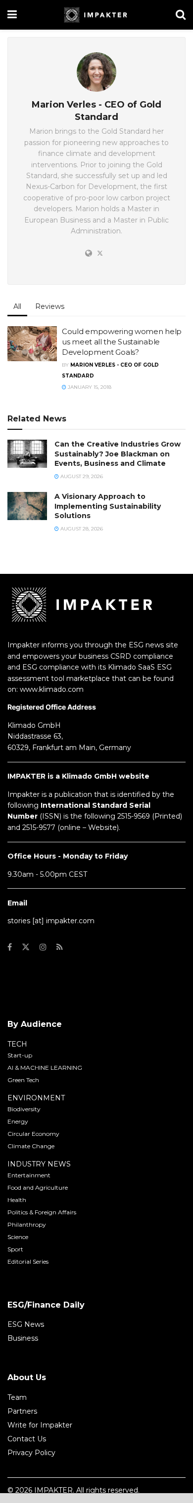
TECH (17, 1044)
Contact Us (26, 1438)
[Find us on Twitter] (26, 947)
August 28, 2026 (81, 529)
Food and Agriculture (37, 1187)
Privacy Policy (31, 1452)
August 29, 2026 (81, 476)
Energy (17, 1121)
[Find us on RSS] (59, 947)
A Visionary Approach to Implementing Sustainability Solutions (107, 506)
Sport (15, 1249)
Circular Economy (33, 1133)
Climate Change (30, 1146)
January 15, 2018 (88, 387)
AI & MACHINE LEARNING (44, 1067)
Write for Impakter (39, 1425)
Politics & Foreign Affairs (41, 1212)
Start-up (19, 1055)
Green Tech (23, 1080)
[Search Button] (181, 15)
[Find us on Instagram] (43, 947)
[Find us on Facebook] (9, 947)
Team (17, 1397)
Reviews (49, 306)
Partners (22, 1411)
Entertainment (28, 1175)
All (17, 306)
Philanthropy (26, 1224)
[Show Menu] (12, 15)
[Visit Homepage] (96, 15)
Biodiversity (24, 1109)
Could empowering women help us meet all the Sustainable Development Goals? (122, 342)
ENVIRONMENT (36, 1097)
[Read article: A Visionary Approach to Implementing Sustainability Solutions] (27, 506)
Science (17, 1236)
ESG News (25, 1324)
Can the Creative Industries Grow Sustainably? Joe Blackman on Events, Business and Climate (117, 454)
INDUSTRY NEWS (39, 1164)
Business (22, 1338)
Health (16, 1199)
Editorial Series (27, 1261)
